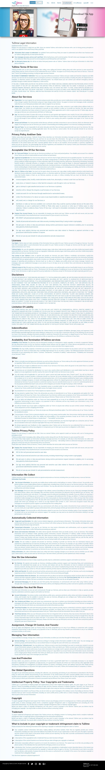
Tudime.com (86, 766)
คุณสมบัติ (86, 3)
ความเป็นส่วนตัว (67, 3)
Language (32, 2)
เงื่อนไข (59, 3)
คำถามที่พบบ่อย (77, 3)
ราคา (91, 3)
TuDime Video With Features (22, 5)
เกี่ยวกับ (53, 3)
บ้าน (48, 3)
